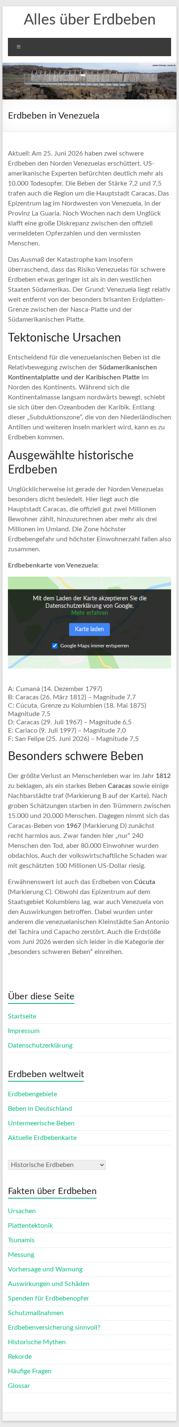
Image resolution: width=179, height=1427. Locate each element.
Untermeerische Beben (41, 1123)
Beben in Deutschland (40, 1108)
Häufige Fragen (30, 1371)
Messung (21, 1254)
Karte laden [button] (89, 629)
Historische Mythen (37, 1342)
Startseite (22, 1016)
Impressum (24, 1031)
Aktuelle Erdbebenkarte (42, 1138)
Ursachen (22, 1211)
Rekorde (20, 1356)
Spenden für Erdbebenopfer (48, 1298)
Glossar (19, 1385)
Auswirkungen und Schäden (49, 1284)
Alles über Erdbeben (90, 19)
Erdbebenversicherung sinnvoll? (54, 1327)
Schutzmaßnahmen (36, 1313)
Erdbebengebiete (32, 1094)
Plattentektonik (30, 1225)
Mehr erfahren (89, 613)
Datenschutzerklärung (40, 1045)
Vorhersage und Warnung (45, 1269)
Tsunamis (21, 1240)
